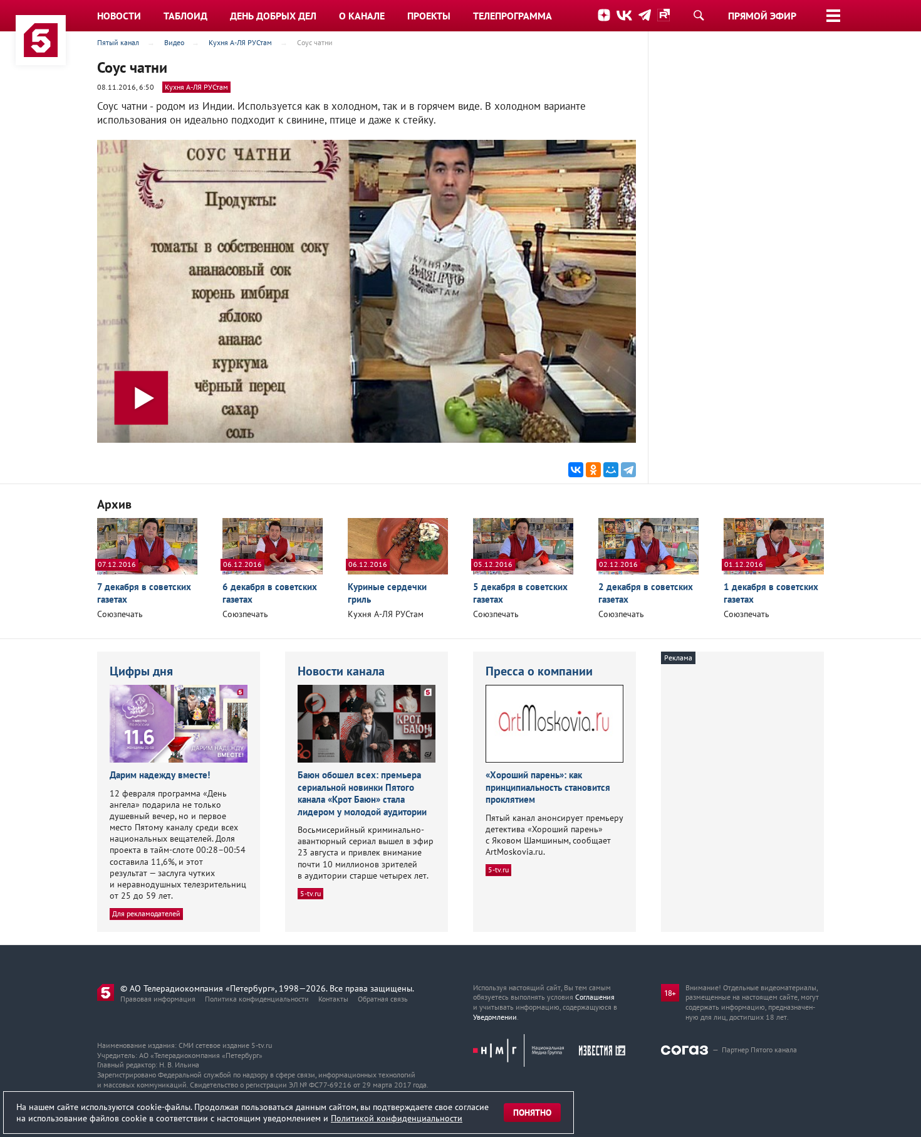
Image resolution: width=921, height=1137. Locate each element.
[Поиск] (698, 15)
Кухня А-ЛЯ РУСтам (196, 87)
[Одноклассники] (593, 469)
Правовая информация (157, 998)
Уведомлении (495, 1017)
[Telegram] (628, 469)
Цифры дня (141, 671)
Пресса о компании (539, 671)
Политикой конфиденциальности (396, 1118)
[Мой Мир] (610, 469)
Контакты (333, 998)
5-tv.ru (310, 893)
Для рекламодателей (146, 913)
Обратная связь (383, 998)
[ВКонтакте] (575, 469)
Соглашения (595, 997)
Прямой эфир (762, 15)
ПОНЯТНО (532, 1112)
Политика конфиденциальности (257, 998)
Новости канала (341, 671)
